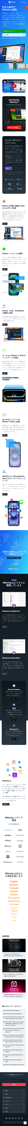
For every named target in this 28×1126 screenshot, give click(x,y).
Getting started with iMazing (12, 1010)
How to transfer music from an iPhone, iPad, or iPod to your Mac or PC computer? (14, 1030)
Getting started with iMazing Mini (13, 1013)
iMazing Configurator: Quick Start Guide (13, 1060)
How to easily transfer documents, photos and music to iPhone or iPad (13, 1040)
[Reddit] (19, 1118)
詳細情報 (5, 804)
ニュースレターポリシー (14, 1076)
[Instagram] (12, 1118)
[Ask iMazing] (25, 1122)
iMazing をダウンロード (9, 31)
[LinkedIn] (16, 1118)
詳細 (7, 168)
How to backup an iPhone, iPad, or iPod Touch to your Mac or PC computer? (14, 1017)
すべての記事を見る (13, 824)
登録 (14, 1084)
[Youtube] (6, 1118)
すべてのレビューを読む (13, 557)
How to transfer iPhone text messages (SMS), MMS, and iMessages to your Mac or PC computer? (14, 1023)
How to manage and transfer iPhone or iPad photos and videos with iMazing (14, 1035)
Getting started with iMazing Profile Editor (14, 1055)
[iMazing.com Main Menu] (2, 2)
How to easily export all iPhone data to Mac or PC (14, 1045)
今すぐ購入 (6, 35)
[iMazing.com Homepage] (11, 2)
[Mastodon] (22, 1118)
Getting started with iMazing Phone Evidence (14, 1050)
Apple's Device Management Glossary (14, 1064)
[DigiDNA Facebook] (9, 1118)
